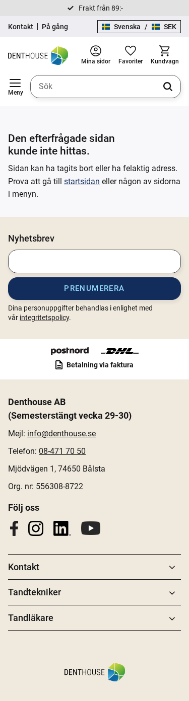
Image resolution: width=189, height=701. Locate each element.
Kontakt (20, 26)
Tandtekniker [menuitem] (34, 592)
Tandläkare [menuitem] (30, 617)
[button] (15, 86)
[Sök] (167, 86)
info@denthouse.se (61, 433)
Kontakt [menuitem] (23, 567)
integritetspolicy (44, 318)
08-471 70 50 (62, 451)
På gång (55, 27)
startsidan (82, 181)
